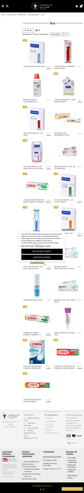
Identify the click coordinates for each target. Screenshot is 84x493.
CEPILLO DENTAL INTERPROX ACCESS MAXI (64, 67)
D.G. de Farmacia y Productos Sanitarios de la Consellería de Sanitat (9, 466)
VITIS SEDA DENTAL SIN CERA (34, 66)
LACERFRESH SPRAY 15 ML (33, 300)
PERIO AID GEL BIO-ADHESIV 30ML (64, 334)
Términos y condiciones (72, 461)
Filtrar (29, 30)
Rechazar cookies (42, 251)
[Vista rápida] (49, 50)
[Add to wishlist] (49, 42)
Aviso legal (72, 458)
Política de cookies (72, 471)
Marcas (49, 430)
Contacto (28, 415)
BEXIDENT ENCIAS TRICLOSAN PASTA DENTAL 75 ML (64, 268)
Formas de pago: (74, 415)
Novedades (50, 421)
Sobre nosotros (52, 433)
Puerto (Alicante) (11, 426)
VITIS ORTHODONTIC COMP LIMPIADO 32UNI (65, 101)
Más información (27, 246)
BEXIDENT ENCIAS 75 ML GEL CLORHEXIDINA (64, 167)
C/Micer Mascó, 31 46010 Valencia (8, 473)
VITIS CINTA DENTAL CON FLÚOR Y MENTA (64, 201)
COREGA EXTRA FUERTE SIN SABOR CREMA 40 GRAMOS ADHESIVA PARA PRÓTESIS (34, 202)
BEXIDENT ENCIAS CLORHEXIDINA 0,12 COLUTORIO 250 (30, 102)
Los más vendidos (49, 425)
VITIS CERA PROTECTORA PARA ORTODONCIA (33, 267)
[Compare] (49, 46)
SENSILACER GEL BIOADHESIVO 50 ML (62, 134)
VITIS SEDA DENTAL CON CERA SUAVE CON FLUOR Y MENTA (33, 168)
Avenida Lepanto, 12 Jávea (10, 423)
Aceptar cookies (42, 257)
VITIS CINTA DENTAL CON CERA (33, 134)
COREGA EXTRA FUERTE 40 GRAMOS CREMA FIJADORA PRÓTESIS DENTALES (64, 368)
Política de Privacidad (72, 466)
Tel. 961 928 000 (7, 476)
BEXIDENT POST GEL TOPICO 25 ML (65, 301)
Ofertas (49, 418)
